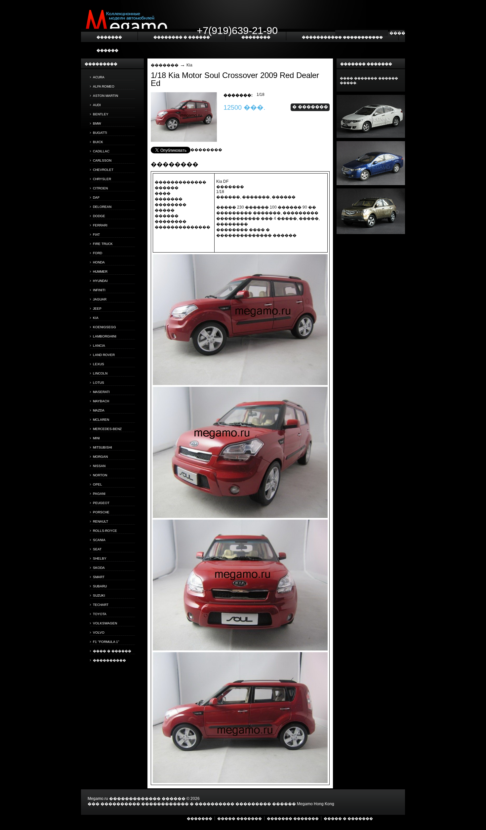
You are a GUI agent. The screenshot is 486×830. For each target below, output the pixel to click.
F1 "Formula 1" (106, 642)
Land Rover (104, 355)
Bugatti (100, 133)
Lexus (98, 364)
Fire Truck (103, 244)
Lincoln (100, 373)
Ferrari (100, 225)
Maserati (101, 392)
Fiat (96, 234)
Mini (96, 438)
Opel (97, 484)
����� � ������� (348, 818)
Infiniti (99, 290)
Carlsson (102, 160)
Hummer (100, 271)
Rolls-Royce (105, 531)
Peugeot (101, 503)
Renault (100, 521)
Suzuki (99, 595)
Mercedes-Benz (107, 429)
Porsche (101, 512)
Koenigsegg (104, 327)
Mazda (98, 410)
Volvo (98, 632)
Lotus (98, 382)
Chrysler (102, 179)
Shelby (99, 558)
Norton (100, 475)
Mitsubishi (102, 447)
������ (107, 50)
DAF (96, 197)
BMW (97, 123)
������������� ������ (147, 798)
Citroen (100, 188)
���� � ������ (112, 651)
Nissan (99, 466)
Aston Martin (105, 96)
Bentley (100, 114)
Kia (96, 318)
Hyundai (100, 281)
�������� (206, 149)
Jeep (97, 308)
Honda (99, 262)
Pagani (99, 493)
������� (165, 65)
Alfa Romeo (103, 86)
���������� (109, 660)
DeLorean (102, 207)
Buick (98, 142)
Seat (97, 549)
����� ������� (239, 818)
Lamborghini (104, 336)
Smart (98, 577)
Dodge (99, 216)
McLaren (101, 419)
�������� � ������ (181, 37)
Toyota (99, 614)
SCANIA (99, 540)
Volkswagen (105, 623)
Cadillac (101, 151)
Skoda (99, 568)
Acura (98, 77)
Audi (97, 105)
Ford (97, 253)
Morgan (100, 456)
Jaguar (99, 299)
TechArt (100, 605)
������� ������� (293, 818)
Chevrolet (103, 170)
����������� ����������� (342, 37)
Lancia (99, 345)
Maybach (101, 401)
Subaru (100, 586)
